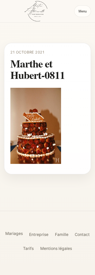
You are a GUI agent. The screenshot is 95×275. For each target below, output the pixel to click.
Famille (61, 234)
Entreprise (38, 234)
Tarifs (28, 248)
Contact (82, 234)
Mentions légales (56, 248)
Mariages (14, 233)
